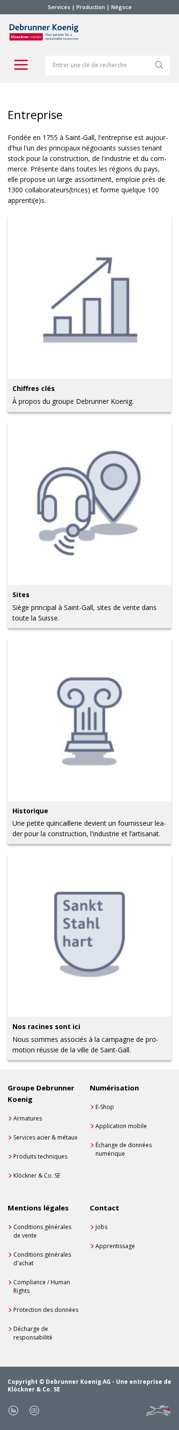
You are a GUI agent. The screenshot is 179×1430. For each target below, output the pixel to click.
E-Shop (104, 1107)
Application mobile (121, 1126)
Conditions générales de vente (42, 1231)
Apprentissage (115, 1246)
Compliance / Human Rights (41, 1286)
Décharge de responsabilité (33, 1333)
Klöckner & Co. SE (36, 1175)
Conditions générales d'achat (42, 1258)
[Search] (158, 65)
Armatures (27, 1118)
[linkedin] (13, 1410)
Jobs (101, 1227)
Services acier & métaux (45, 1137)
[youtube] (34, 1410)
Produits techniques (40, 1156)
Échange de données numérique (123, 1149)
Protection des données (45, 1310)
